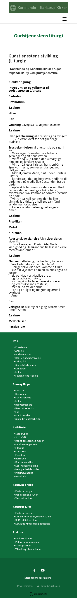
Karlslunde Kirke (23, 484)
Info (15, 341)
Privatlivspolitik (25, 585)
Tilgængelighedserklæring (37, 577)
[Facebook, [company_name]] (34, 570)
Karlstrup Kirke (22, 506)
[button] (38, 19)
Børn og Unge (21, 384)
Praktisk (18, 532)
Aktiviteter (20, 427)
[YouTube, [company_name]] (43, 570)
